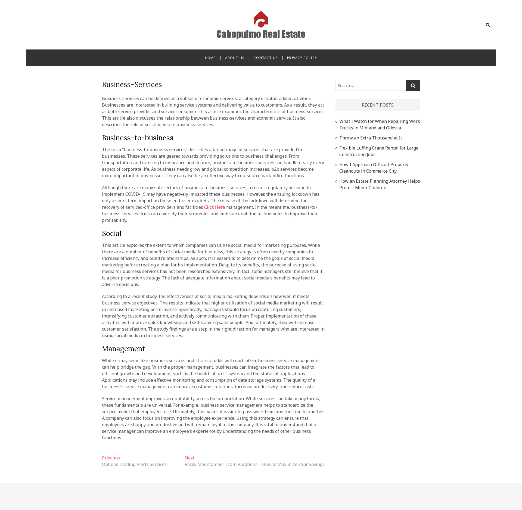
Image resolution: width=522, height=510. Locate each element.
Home (210, 57)
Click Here (214, 207)
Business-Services (132, 84)
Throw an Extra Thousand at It (370, 138)
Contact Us (266, 57)
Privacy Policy (302, 57)
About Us (235, 57)
